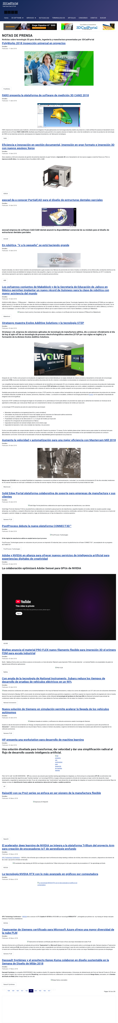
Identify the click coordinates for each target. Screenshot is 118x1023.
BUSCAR (103, 18)
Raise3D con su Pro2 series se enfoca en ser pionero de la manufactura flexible (51, 793)
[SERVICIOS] (35, 18)
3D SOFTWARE (16, 18)
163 (31, 991)
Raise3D (5, 839)
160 (17, 991)
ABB (4, 280)
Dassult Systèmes (9, 984)
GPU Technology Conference (11, 857)
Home (6, 18)
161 (22, 991)
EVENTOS (94, 18)
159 (13, 991)
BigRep (5, 672)
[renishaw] (30, 26)
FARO (5, 138)
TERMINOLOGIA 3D (58, 18)
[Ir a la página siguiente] (52, 989)
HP (4, 786)
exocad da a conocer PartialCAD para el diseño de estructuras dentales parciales (52, 200)
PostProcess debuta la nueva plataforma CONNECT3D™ (36, 526)
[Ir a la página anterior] (5, 989)
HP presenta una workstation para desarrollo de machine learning (43, 739)
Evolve (91, 394)
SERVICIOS (30, 18)
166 (44, 991)
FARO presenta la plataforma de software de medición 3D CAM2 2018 (45, 95)
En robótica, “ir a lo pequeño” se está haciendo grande (35, 245)
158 (8, 991)
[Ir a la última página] (54, 989)
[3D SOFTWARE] (22, 18)
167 (49, 991)
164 (35, 991)
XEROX (5, 193)
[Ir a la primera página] (3, 989)
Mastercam (6, 487)
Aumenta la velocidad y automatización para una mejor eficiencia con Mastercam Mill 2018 (59, 440)
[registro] (88, 26)
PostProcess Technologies (11, 549)
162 (26, 991)
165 (40, 991)
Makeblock (6, 316)
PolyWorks (6, 89)
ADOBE (5, 643)
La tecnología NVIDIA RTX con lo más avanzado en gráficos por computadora (50, 874)
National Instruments (9, 702)
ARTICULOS (72, 18)
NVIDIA (5, 867)
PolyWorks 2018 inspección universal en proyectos (34, 43)
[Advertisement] (55, 1009)
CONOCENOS (83, 18)
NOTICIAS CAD (44, 18)
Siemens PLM (7, 519)
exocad (5, 239)
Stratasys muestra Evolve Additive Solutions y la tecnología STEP (43, 323)
